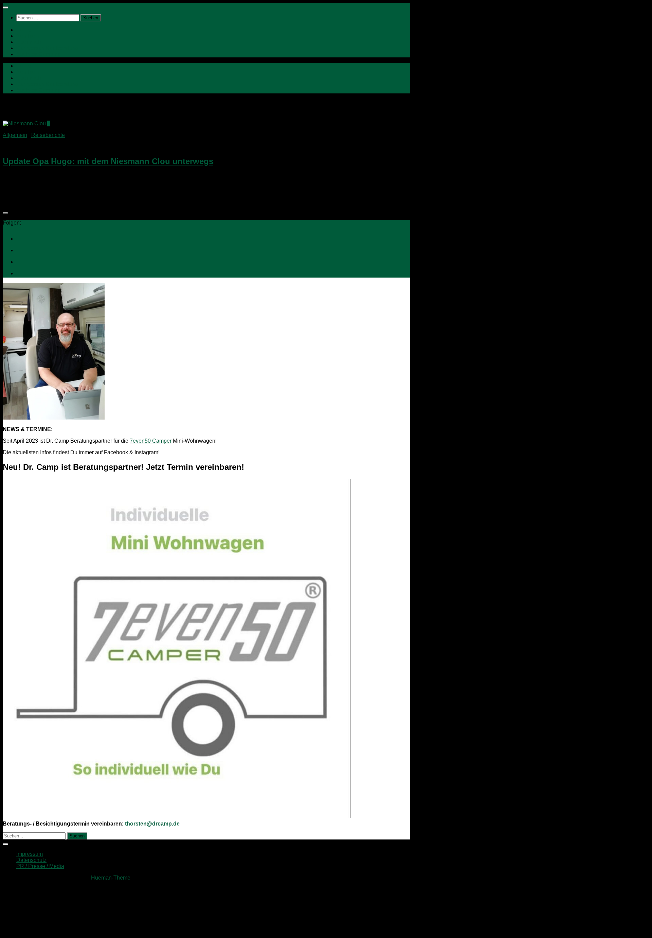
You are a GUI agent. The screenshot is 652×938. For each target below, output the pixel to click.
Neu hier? (28, 36)
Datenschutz (31, 860)
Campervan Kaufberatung (47, 48)
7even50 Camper (150, 441)
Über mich (28, 42)
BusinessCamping (38, 54)
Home (23, 30)
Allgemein (15, 135)
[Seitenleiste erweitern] (5, 213)
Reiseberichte (48, 135)
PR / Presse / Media (40, 866)
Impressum (29, 854)
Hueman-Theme (110, 878)
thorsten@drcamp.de (152, 824)
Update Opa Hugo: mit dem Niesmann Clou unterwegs (108, 161)
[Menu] (5, 7)
